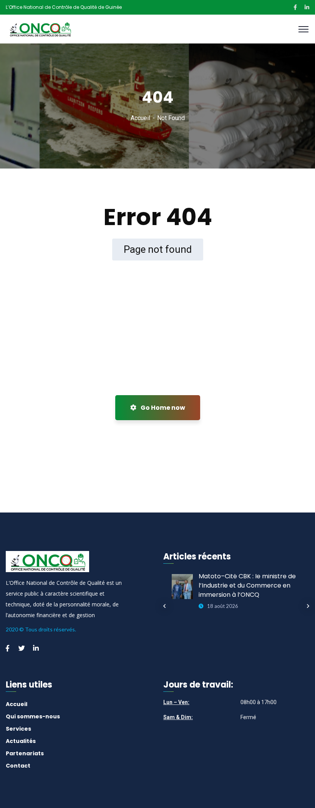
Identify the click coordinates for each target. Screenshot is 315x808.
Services (18, 729)
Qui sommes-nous (33, 716)
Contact (18, 766)
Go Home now (162, 407)
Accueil (140, 118)
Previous (164, 606)
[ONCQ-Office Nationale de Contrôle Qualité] (40, 28)
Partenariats (25, 753)
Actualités (21, 741)
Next (308, 606)
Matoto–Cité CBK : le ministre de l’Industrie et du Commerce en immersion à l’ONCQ (247, 585)
